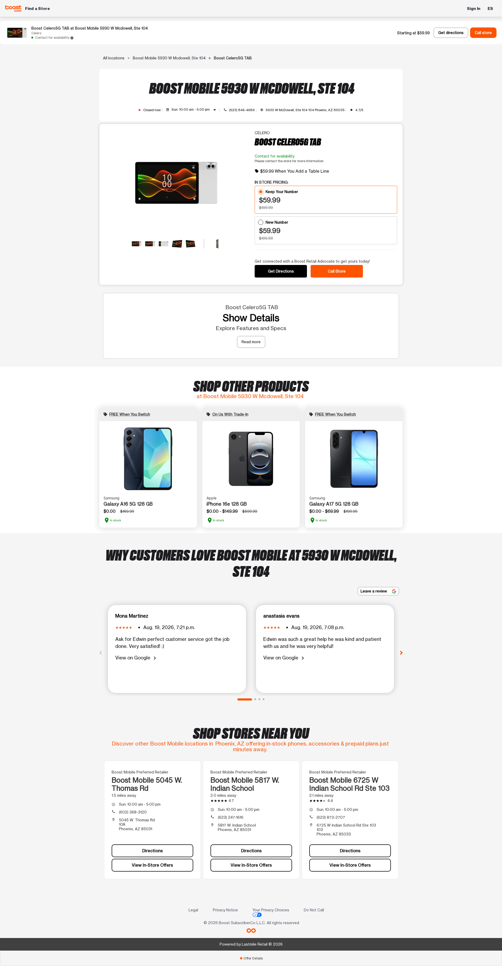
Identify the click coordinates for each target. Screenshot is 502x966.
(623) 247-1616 (230, 817)
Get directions (451, 33)
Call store (483, 33)
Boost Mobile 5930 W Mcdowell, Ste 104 (169, 58)
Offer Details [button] (251, 958)
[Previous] (100, 652)
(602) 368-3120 (133, 812)
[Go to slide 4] (264, 699)
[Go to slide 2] (255, 699)
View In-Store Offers (152, 865)
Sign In (473, 8)
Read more (251, 342)
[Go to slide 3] (259, 699)
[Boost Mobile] (13, 8)
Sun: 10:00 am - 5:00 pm (195, 110)
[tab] (251, 958)
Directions (152, 850)
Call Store (337, 271)
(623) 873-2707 (331, 817)
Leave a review (374, 591)
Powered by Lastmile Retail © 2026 (251, 944)
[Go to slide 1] (244, 699)
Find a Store (37, 8)
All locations (113, 58)
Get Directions (281, 271)
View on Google (136, 658)
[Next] (401, 652)
